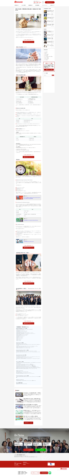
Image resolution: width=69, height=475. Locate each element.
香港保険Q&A (30, 5)
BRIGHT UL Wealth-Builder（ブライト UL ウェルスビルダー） (25, 329)
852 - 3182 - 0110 (37, 2)
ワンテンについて (44, 5)
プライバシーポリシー (26, 463)
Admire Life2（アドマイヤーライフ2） (22, 343)
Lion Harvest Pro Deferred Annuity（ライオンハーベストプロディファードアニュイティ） (28, 356)
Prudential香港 (46, 54)
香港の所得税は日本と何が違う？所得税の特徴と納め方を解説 (32, 398)
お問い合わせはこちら (50, 2)
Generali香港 (46, 55)
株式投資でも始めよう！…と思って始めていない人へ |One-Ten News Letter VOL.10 (32, 410)
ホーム (15, 462)
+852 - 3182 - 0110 (22, 472)
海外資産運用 (37, 5)
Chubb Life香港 (46, 58)
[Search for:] (48, 75)
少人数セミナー (52, 5)
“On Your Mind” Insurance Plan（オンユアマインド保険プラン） (25, 364)
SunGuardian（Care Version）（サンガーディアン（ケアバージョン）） (26, 333)
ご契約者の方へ (16, 5)
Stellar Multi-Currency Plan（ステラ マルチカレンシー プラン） (25, 332)
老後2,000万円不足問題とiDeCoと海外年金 (30, 404)
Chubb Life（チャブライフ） (20, 379)
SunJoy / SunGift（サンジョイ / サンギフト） (23, 334)
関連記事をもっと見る (28, 422)
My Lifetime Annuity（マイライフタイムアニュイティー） (24, 372)
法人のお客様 (24, 5)
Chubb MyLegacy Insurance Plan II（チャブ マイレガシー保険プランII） (26, 380)
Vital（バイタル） (19, 340)
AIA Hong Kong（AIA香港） (20, 342)
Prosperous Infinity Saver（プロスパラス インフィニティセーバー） (26, 373)
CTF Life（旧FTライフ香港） (20, 361)
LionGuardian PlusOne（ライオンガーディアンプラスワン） (24, 357)
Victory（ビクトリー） (19, 338)
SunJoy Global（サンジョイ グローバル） (22, 335)
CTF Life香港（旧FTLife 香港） (48, 56)
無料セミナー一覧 (49, 69)
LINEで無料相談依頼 (40, 449)
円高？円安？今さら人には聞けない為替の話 (31, 416)
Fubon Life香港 (46, 57)
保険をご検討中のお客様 (17, 463)
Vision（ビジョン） (19, 339)
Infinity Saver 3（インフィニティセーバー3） (23, 371)
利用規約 (24, 464)
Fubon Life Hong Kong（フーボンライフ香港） (22, 375)
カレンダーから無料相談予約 (28, 449)
